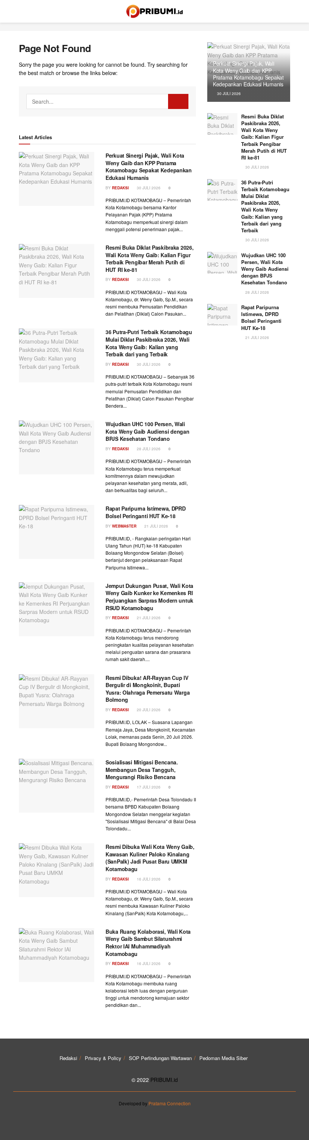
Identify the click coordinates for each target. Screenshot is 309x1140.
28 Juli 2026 (148, 448)
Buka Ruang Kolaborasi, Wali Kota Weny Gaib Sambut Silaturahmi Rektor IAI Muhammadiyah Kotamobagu (148, 942)
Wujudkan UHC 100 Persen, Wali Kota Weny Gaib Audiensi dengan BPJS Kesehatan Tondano (148, 431)
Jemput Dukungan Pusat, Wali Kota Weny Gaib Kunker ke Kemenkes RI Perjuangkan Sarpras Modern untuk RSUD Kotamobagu (149, 597)
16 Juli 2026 (148, 879)
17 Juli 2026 (148, 787)
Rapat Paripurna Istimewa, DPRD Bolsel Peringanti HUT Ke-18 (146, 512)
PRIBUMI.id (164, 1079)
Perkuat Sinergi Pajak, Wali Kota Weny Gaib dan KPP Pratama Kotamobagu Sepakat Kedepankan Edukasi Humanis (149, 166)
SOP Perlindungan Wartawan (160, 1058)
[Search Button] (178, 101)
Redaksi (120, 187)
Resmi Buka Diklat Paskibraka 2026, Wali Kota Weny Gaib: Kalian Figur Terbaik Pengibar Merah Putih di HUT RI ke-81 (149, 258)
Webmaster (124, 526)
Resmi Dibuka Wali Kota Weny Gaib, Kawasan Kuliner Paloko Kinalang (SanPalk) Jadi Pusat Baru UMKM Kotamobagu (150, 858)
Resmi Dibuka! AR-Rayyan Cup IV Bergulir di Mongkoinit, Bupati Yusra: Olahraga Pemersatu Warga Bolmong (148, 689)
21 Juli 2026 (155, 526)
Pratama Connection (169, 1103)
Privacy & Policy (103, 1058)
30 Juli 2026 (148, 187)
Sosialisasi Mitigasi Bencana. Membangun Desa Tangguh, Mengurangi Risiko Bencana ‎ (142, 769)
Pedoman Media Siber (223, 1058)
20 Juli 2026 (148, 709)
